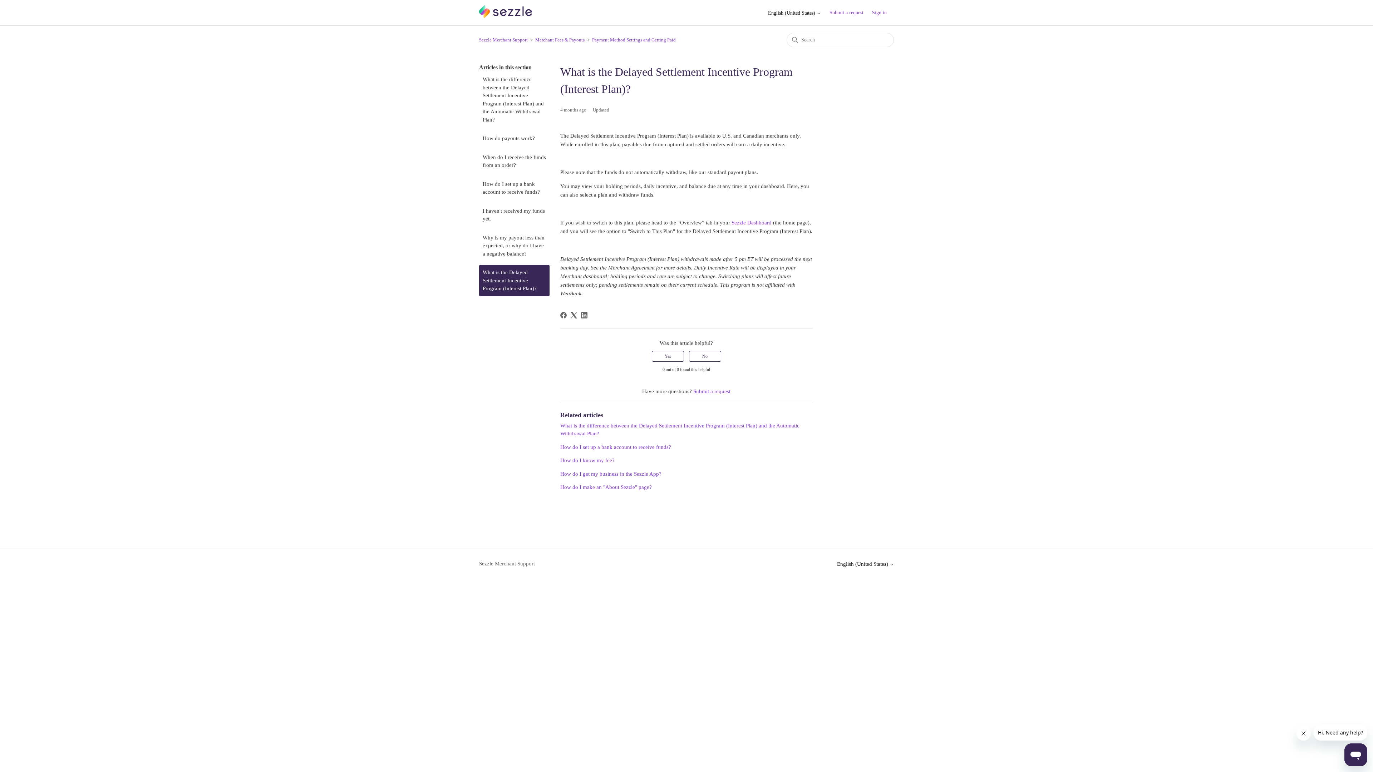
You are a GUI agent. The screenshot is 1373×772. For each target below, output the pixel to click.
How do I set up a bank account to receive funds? (511, 188)
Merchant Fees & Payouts (560, 40)
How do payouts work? (509, 138)
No (705, 356)
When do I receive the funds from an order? (514, 161)
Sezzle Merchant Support (503, 40)
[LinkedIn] (584, 315)
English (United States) (792, 13)
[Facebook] (563, 315)
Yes (668, 356)
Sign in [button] (879, 12)
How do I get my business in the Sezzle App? (610, 474)
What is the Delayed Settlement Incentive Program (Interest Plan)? (510, 280)
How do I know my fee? (587, 460)
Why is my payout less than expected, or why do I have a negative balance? (514, 246)
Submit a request (846, 12)
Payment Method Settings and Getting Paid (634, 40)
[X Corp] (574, 315)
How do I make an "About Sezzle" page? (606, 487)
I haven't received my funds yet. (514, 215)
